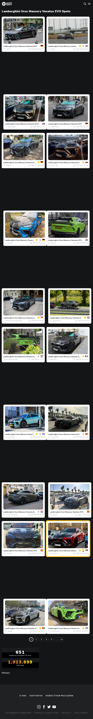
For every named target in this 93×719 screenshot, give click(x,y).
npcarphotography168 (13, 321)
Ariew (53, 49)
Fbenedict (11, 437)
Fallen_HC (54, 165)
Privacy (66, 713)
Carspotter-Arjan (12, 515)
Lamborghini (8, 46)
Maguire (9, 165)
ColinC (8, 49)
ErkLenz (53, 243)
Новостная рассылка (60, 695)
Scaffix (10, 243)
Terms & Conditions (46, 713)
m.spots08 (54, 437)
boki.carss (54, 553)
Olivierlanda (55, 631)
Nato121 (54, 359)
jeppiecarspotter (12, 359)
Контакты (36, 695)
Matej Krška (12, 127)
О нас (23, 695)
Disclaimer (81, 713)
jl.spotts (9, 553)
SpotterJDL (54, 127)
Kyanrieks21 (56, 321)
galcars (55, 515)
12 (62, 639)
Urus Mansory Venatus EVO (25, 46)
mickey (10, 631)
